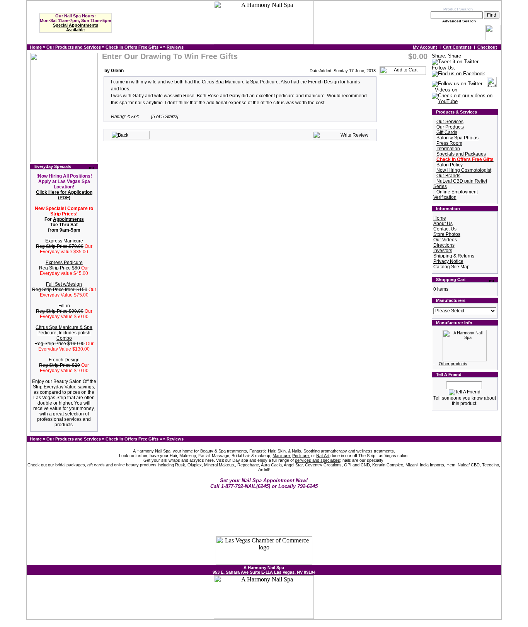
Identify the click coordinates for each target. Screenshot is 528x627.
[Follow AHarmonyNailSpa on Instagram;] (492, 84)
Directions (444, 245)
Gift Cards (446, 132)
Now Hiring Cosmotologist (463, 170)
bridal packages (70, 465)
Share (454, 56)
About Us (443, 223)
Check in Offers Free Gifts (132, 47)
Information (448, 148)
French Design (64, 360)
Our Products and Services (73, 47)
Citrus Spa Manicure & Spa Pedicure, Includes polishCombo (64, 333)
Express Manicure (64, 241)
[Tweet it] (455, 62)
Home (36, 47)
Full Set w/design (64, 284)
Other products (453, 363)
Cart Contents (457, 47)
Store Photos (446, 234)
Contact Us (444, 229)
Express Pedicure (64, 262)
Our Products (450, 127)
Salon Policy (449, 165)
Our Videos (445, 239)
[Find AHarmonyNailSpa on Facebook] (458, 74)
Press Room (449, 143)
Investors (442, 250)
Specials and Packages (461, 154)
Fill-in (64, 305)
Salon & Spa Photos (457, 138)
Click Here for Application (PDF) (64, 195)
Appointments (68, 219)
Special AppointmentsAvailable (75, 27)
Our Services (449, 121)
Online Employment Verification (455, 194)
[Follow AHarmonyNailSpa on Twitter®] (457, 84)
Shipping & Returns (453, 256)
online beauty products (135, 465)
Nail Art (322, 455)
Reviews (175, 47)
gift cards (96, 465)
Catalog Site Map (451, 266)
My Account (425, 47)
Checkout (487, 47)
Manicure (281, 455)
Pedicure (300, 455)
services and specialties (317, 460)
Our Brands (448, 175)
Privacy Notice (448, 261)
